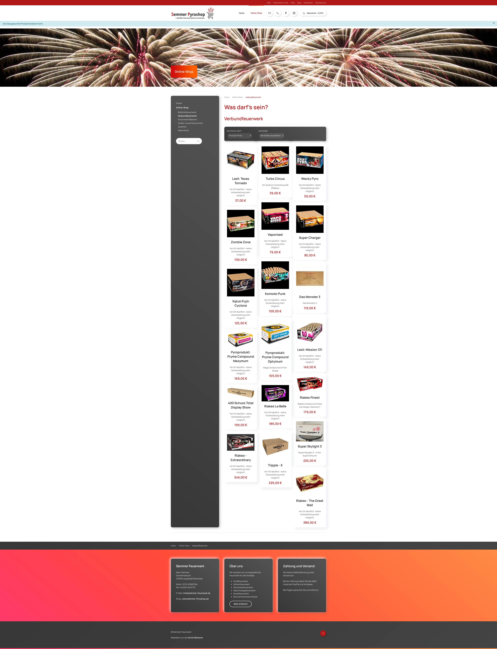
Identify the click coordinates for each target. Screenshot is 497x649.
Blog (299, 2)
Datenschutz (320, 2)
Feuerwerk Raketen (187, 119)
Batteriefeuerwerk (187, 112)
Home (241, 13)
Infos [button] (293, 2)
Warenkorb (183, 130)
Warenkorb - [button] (314, 13)
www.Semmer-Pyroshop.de (195, 598)
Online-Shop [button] (256, 13)
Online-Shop (182, 107)
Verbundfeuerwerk (187, 115)
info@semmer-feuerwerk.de (196, 593)
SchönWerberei (195, 637)
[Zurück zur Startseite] (192, 13)
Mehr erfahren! (241, 604)
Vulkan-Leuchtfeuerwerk (190, 123)
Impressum (308, 2)
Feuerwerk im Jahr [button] (280, 2)
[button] (323, 633)
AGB (269, 2)
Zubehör (182, 126)
